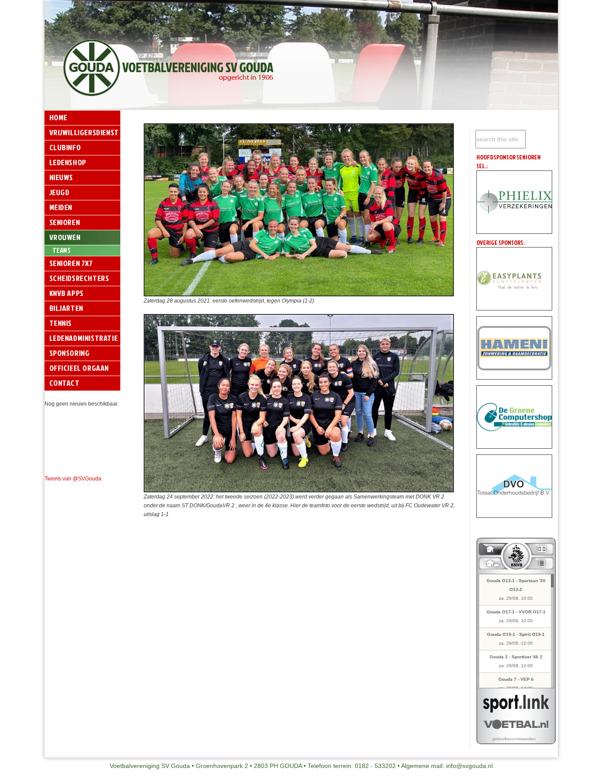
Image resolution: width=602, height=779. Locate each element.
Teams (61, 250)
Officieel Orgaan (79, 367)
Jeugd (59, 192)
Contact (64, 382)
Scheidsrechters (79, 278)
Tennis (60, 323)
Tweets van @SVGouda (73, 479)
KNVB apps (66, 293)
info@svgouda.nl (469, 765)
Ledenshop (67, 162)
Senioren (64, 222)
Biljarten (66, 308)
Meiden (61, 207)
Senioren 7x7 (71, 263)
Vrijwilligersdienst (84, 132)
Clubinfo (65, 147)
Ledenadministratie (83, 337)
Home (58, 117)
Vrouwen (65, 237)
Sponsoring (69, 352)
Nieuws (61, 177)
